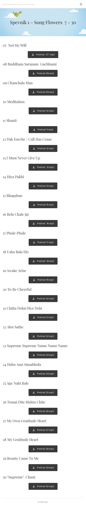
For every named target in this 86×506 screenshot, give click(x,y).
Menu (81, 4)
